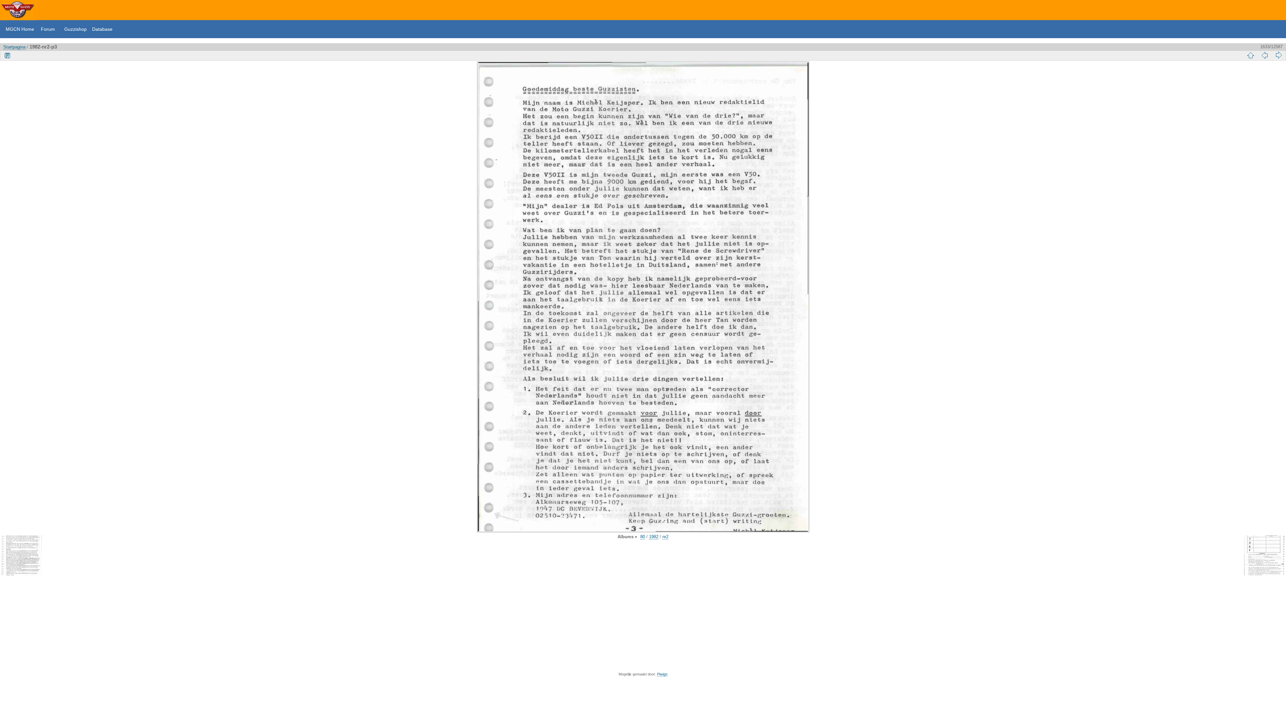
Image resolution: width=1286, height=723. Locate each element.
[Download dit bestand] (7, 55)
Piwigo (662, 674)
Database (102, 29)
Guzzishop (75, 29)
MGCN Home (20, 29)
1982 (653, 536)
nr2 (665, 536)
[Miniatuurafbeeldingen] (1250, 55)
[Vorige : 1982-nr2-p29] (1265, 55)
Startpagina (14, 47)
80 (642, 536)
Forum (48, 29)
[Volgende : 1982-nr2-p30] (1279, 55)
